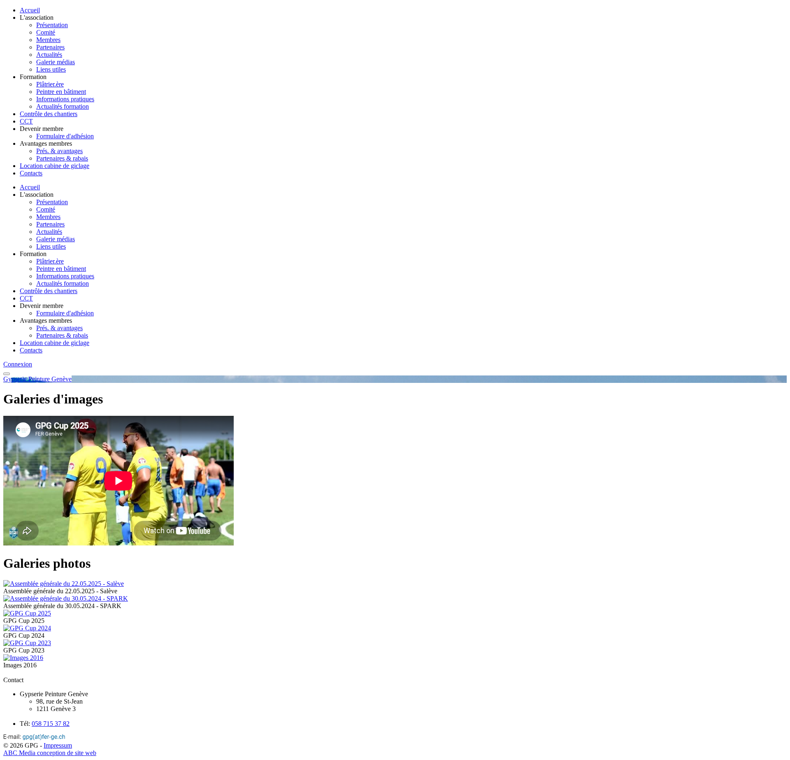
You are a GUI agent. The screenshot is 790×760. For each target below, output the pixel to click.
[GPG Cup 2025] (27, 613)
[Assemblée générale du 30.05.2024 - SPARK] (65, 598)
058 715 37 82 (51, 723)
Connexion (17, 364)
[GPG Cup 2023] (27, 642)
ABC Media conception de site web (49, 752)
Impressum (58, 745)
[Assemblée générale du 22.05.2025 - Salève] (63, 583)
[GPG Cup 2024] (27, 628)
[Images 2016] (23, 657)
